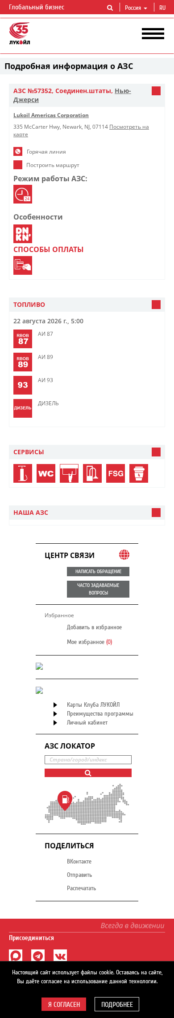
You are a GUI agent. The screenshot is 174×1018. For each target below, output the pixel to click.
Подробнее (117, 1005)
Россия (133, 8)
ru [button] (163, 8)
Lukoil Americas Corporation (51, 115)
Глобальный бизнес (37, 7)
